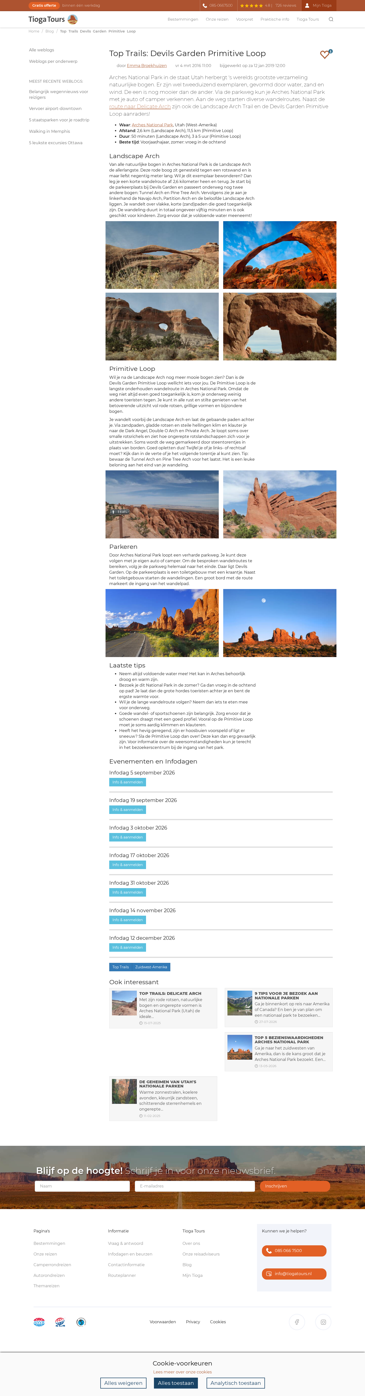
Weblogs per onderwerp (53, 61)
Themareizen (47, 1286)
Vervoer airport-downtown (55, 108)
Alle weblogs (41, 50)
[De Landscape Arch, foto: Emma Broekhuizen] (162, 254)
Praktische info (274, 19)
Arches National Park (152, 125)
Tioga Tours (308, 19)
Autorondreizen (49, 1275)
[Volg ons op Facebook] (297, 1322)
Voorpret (244, 19)
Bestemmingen (183, 19)
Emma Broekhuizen (147, 65)
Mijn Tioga (192, 1275)
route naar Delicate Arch (140, 106)
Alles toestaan (176, 1383)
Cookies (218, 1322)
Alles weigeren (123, 1383)
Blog (187, 1264)
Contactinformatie (126, 1264)
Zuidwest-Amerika (151, 967)
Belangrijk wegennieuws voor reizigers (58, 94)
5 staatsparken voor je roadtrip (59, 120)
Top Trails (120, 967)
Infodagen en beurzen (130, 1254)
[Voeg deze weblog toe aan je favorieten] (325, 54)
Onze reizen (217, 19)
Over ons (191, 1243)
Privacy (193, 1322)
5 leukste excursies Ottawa (55, 142)
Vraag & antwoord (125, 1243)
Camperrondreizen (52, 1264)
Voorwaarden (163, 1322)
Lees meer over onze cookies (182, 1371)
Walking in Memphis (49, 131)
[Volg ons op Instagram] (323, 1322)
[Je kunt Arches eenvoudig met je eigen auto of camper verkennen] (162, 622)
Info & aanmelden (127, 782)
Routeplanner (122, 1275)
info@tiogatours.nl (293, 1273)
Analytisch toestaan (236, 1383)
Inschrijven (276, 1186)
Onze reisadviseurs (201, 1254)
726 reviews (286, 5)
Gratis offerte (44, 5)
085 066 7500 (288, 1250)
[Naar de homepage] (56, 19)
